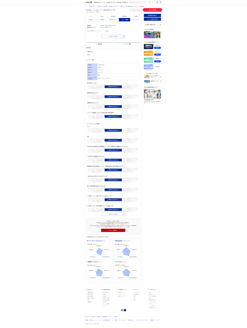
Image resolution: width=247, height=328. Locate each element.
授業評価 (115, 316)
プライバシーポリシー (122, 320)
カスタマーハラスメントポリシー (142, 320)
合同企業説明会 (104, 316)
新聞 (134, 296)
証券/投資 (104, 301)
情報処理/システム (92, 6)
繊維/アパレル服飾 (90, 298)
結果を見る (157, 45)
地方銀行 (104, 294)
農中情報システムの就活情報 (102, 6)
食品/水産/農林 (90, 296)
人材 (150, 292)
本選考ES (91, 19)
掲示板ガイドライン (93, 320)
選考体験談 (113, 16)
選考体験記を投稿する (152, 15)
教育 (150, 298)
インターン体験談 (124, 19)
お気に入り (135, 10)
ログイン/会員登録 (112, 230)
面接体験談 (124, 16)
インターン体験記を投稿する (152, 19)
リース (104, 305)
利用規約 (86, 320)
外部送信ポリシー (131, 320)
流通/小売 (151, 294)
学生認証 (98, 316)
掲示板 (102, 16)
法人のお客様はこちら (106, 320)
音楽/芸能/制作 (136, 294)
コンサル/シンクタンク (122, 294)
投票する (157, 47)
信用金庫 (104, 296)
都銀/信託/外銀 (105, 292)
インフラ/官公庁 (152, 305)
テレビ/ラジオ (136, 292)
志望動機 (102, 19)
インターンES (136, 19)
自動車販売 (89, 301)
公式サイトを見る (113, 36)
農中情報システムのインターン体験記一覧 (116, 6)
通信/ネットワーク (121, 296)
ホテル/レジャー (152, 303)
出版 (134, 298)
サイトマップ (157, 320)
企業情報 (151, 320)
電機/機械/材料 (90, 292)
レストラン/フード (152, 301)
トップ (86, 6)
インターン (111, 316)
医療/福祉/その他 (152, 307)
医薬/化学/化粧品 (90, 294)
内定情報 (136, 16)
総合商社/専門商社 (106, 298)
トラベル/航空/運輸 (152, 296)
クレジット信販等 (106, 303)
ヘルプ (99, 320)
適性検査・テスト (113, 19)
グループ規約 (114, 320)
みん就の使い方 (93, 316)
